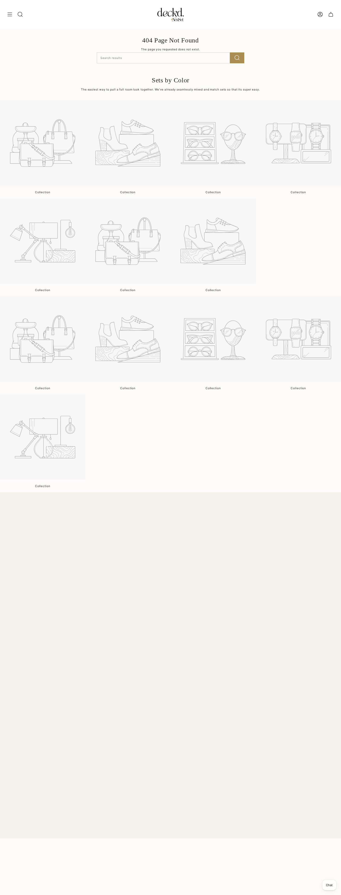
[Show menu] (9, 14)
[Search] (237, 57)
